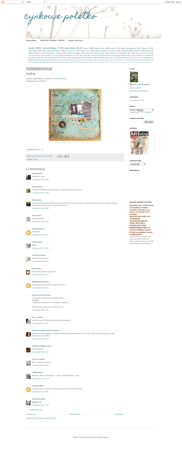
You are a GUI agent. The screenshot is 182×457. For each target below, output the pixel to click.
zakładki (139, 55)
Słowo (85, 48)
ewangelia (55, 51)
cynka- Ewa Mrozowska (141, 84)
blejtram (136, 51)
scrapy (101, 53)
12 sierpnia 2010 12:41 (40, 352)
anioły (147, 60)
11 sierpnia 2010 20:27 (40, 235)
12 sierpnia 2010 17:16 (40, 379)
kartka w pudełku (73, 53)
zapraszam (36, 55)
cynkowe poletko (60, 16)
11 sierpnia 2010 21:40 (40, 288)
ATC (75, 62)
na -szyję (100, 60)
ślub (44, 51)
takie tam (90, 53)
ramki (85, 55)
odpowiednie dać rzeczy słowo (128, 58)
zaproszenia (43, 60)
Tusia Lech (36, 359)
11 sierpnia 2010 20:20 (40, 222)
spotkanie (89, 58)
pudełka (124, 51)
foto (110, 55)
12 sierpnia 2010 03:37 (40, 339)
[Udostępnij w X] (63, 156)
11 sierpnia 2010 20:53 (40, 261)
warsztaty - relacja (54, 53)
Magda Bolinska (38, 282)
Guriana (35, 187)
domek (92, 60)
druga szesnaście (38, 295)
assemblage (50, 48)
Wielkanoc (37, 53)
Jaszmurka (36, 399)
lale (152, 60)
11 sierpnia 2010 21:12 (40, 275)
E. (39, 150)
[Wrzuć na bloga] (60, 156)
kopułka (51, 62)
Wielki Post (99, 48)
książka (118, 55)
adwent (98, 51)
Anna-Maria (36, 255)
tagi (57, 55)
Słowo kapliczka (38, 58)
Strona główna (31, 40)
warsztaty (69, 48)
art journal (111, 51)
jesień (110, 58)
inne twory (70, 51)
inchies (122, 62)
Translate (147, 112)
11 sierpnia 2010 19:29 (40, 180)
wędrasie (31, 60)
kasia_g (35, 317)
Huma (34, 269)
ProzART (105, 62)
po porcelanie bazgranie (38, 62)
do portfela (114, 62)
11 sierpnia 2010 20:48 (40, 248)
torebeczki (100, 58)
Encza (34, 215)
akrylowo (147, 58)
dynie (53, 60)
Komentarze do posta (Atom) (45, 418)
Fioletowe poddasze (39, 346)
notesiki (151, 53)
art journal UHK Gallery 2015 (67, 60)
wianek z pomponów (94, 62)
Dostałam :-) (48, 55)
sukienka (128, 60)
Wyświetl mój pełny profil (138, 91)
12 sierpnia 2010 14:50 (40, 365)
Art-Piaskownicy (59, 79)
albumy (145, 48)
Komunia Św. (124, 53)
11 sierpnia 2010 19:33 (40, 193)
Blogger (106, 437)
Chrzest (94, 55)
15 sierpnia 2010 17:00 (40, 405)
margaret (35, 386)
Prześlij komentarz (36, 410)
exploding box (68, 55)
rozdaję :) (128, 55)
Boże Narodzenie (128, 48)
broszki (112, 53)
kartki (31, 48)
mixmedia (32, 51)
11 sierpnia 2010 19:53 (40, 208)
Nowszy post (31, 414)
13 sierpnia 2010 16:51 (40, 392)
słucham (64, 58)
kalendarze (149, 55)
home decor (139, 53)
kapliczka (150, 51)
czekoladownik (76, 58)
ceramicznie (52, 58)
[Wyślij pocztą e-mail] (58, 156)
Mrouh (34, 200)
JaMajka (35, 372)
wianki (102, 55)
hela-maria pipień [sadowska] (43, 330)
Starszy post (119, 414)
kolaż (112, 48)
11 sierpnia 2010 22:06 (40, 310)
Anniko (34, 242)
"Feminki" (119, 60)
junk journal (130, 62)
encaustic (82, 62)
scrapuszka (67, 62)
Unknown (35, 229)
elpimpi (34, 173)
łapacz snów (110, 60)
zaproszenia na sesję (142, 62)
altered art (84, 51)
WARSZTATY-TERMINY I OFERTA (52, 40)
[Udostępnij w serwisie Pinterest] (68, 156)
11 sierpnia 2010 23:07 (40, 323)
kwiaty (58, 62)
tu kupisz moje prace (75, 40)
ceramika (83, 60)
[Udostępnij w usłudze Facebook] (65, 156)
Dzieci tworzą (138, 60)
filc (78, 55)
